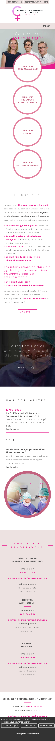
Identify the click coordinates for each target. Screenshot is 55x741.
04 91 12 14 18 (42, 2)
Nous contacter (14, 2)
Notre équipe (27, 367)
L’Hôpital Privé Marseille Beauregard (25, 285)
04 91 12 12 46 (27, 572)
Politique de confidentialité (27, 733)
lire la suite (12, 429)
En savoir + (27, 312)
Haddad (32, 205)
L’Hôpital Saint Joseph (18, 282)
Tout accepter (11, 725)
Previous (4, 419)
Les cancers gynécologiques (21, 225)
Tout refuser (30, 725)
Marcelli (43, 205)
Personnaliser (46, 725)
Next (51, 419)
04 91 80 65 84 (27, 614)
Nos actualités (26, 400)
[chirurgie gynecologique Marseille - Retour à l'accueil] (27, 13)
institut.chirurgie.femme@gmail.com (28, 578)
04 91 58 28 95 (27, 657)
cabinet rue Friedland (34, 298)
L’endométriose (14, 246)
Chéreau (22, 205)
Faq (10, 439)
